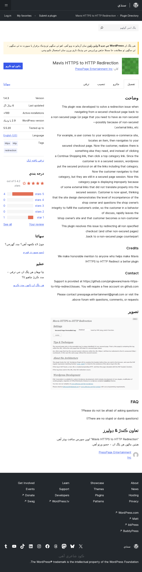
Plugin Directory (129, 15)
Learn (65, 483)
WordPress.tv (59, 501)
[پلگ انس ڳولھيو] (101, 27)
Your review (36, 224)
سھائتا (6, 84)
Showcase (97, 483)
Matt (134, 518)
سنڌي (127, 546)
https (7, 143)
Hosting (134, 495)
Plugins (99, 495)
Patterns (98, 501)
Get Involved (26, 483)
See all (7, 224)
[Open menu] (5, 5)
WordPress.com (127, 512)
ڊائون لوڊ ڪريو (13, 66)
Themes (99, 489)
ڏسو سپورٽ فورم (33, 252)
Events (30, 489)
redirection (10, 150)
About (135, 483)
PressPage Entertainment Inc (94, 69)
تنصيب (101, 84)
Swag (29, 501)
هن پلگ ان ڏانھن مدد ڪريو (28, 285)
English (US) (10, 135)
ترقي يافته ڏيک (35, 160)
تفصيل (131, 84)
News (135, 489)
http (15, 143)
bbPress (132, 524)
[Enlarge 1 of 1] (134, 322)
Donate (28, 495)
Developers (62, 495)
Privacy (134, 501)
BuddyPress (129, 531)
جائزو (116, 84)
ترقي (86, 84)
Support (64, 489)
